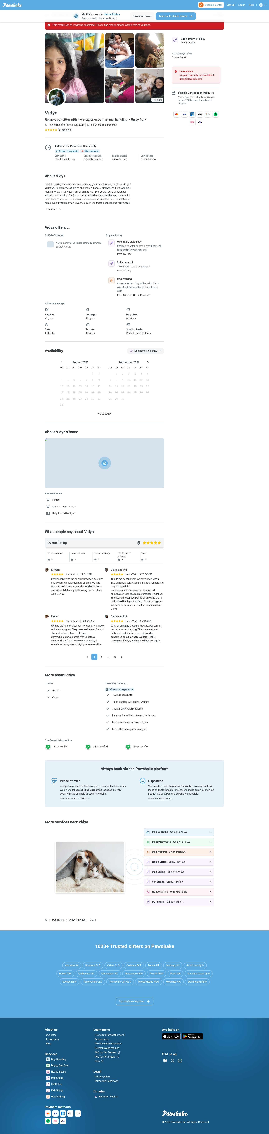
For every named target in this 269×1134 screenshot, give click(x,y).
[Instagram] (180, 1060)
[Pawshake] (12, 5)
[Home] (46, 920)
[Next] (122, 657)
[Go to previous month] (62, 362)
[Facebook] (165, 1060)
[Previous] (87, 657)
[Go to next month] (147, 362)
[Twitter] (172, 1060)
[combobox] (145, 351)
